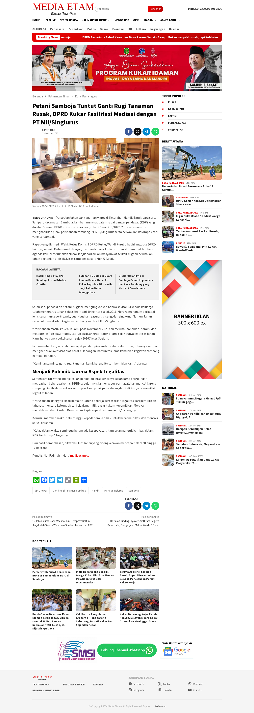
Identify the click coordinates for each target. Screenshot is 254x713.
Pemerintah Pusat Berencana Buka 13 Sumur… (187, 188)
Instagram (138, 690)
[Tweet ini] (137, 132)
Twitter (166, 684)
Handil (95, 490)
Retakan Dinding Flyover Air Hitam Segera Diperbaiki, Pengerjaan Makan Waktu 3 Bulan (133, 521)
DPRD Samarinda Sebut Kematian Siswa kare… (198, 202)
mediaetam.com (81, 455)
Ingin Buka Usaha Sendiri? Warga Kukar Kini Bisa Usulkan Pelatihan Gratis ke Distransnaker (95, 577)
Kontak (98, 684)
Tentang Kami (41, 684)
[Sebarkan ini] (129, 132)
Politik (180, 243)
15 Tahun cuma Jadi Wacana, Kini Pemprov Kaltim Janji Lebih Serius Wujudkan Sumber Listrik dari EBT (62, 521)
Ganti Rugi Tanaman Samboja (70, 490)
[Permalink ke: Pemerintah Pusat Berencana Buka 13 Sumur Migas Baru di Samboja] (52, 558)
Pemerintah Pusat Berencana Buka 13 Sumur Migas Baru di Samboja (51, 575)
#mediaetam (175, 130)
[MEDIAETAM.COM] (63, 8)
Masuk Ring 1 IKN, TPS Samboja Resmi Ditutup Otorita (51, 280)
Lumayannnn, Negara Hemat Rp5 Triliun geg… (198, 400)
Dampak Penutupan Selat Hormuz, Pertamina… (193, 431)
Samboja (133, 490)
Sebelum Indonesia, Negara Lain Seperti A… (198, 446)
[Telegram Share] (146, 132)
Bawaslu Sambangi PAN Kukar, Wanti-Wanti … (196, 248)
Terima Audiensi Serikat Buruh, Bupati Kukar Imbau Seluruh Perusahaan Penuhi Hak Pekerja (137, 577)
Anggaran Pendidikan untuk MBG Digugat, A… (198, 415)
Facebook (138, 684)
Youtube (197, 690)
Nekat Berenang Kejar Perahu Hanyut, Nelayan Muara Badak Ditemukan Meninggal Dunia (139, 617)
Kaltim (172, 116)
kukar (172, 102)
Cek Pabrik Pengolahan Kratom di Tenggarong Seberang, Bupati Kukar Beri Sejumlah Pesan (94, 619)
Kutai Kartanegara (173, 183)
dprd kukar (41, 490)
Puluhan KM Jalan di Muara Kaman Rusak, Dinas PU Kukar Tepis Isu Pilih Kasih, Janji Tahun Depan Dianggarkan (96, 284)
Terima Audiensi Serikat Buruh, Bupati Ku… (197, 233)
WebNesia (160, 706)
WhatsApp (198, 684)
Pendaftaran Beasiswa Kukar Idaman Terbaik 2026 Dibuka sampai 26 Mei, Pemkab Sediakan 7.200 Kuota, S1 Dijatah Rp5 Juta (51, 621)
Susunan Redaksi (74, 684)
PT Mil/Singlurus (113, 490)
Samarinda (182, 197)
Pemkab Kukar (177, 123)
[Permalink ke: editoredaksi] (36, 131)
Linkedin (167, 690)
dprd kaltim (176, 109)
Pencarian (155, 9)
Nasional (181, 395)
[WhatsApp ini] (155, 132)
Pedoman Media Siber (46, 690)
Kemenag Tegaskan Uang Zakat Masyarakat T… (197, 461)
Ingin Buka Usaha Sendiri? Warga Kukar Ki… (198, 218)
